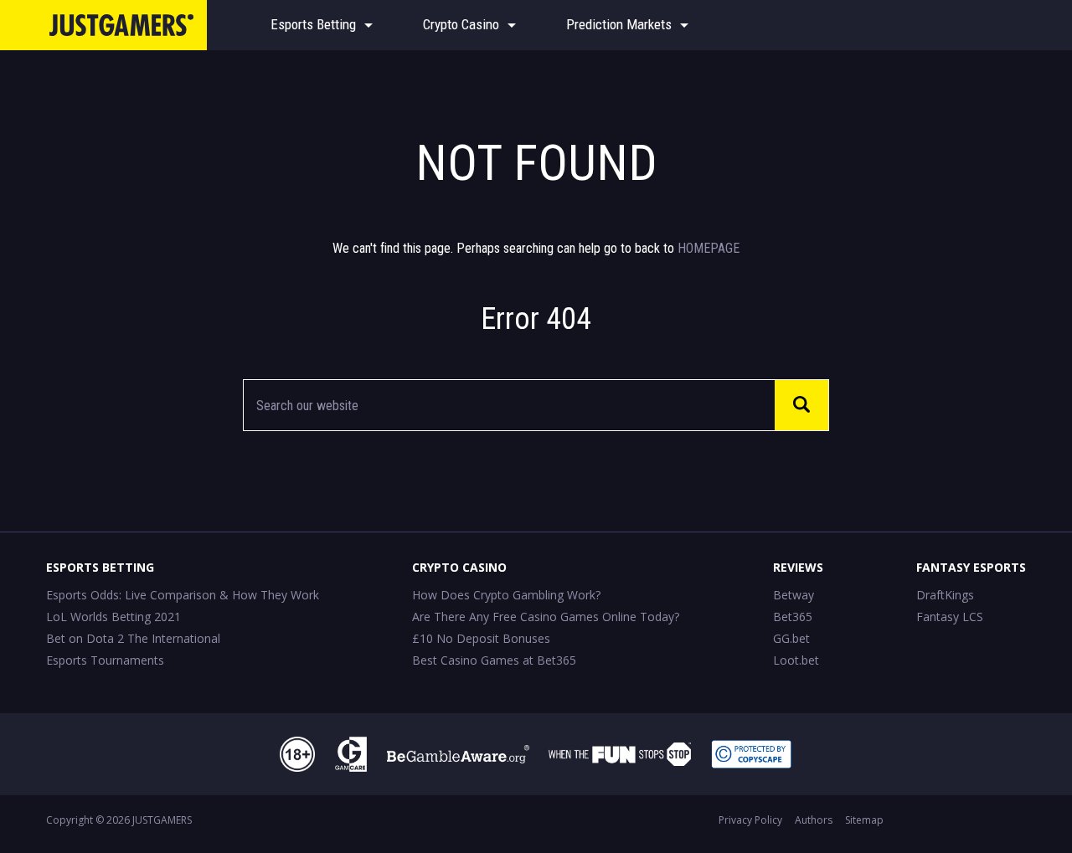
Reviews (798, 567)
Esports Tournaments (105, 660)
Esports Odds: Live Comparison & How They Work (182, 595)
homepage (709, 248)
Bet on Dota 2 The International (133, 638)
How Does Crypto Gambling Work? (506, 595)
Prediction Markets (619, 24)
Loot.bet (796, 660)
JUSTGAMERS (162, 820)
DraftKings (945, 595)
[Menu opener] (368, 25)
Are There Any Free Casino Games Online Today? (545, 616)
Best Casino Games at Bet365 (494, 660)
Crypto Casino (461, 24)
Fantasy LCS (949, 616)
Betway (793, 595)
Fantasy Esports (971, 567)
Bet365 (792, 616)
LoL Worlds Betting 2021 (113, 616)
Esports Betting (313, 24)
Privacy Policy (750, 820)
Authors (813, 820)
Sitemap (864, 820)
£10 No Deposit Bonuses (481, 638)
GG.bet (791, 638)
